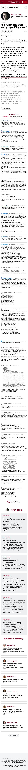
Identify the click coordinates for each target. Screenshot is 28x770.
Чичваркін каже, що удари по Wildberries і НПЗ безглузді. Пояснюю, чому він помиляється (13, 649)
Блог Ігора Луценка (13, 7)
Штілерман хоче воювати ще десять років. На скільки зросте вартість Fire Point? (13, 711)
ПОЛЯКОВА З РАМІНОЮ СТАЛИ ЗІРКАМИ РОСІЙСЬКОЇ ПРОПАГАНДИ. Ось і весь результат (14, 665)
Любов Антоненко (7, 278)
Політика (6, 108)
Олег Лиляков (6, 131)
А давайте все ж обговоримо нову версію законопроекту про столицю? (14, 603)
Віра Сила (5, 154)
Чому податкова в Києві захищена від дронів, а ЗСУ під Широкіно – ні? (13, 581)
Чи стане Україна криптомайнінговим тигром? (14, 541)
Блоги (3, 7)
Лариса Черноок (7, 205)
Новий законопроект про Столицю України (12, 624)
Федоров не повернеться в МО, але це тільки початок (13, 680)
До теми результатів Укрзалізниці (10, 561)
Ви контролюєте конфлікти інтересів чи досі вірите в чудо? (13, 726)
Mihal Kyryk (5, 120)
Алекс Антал (5, 146)
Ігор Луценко (16, 15)
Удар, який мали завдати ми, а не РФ (14, 520)
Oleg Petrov (5, 213)
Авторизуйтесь (7, 116)
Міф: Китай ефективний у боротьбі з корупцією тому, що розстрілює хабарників (13, 695)
